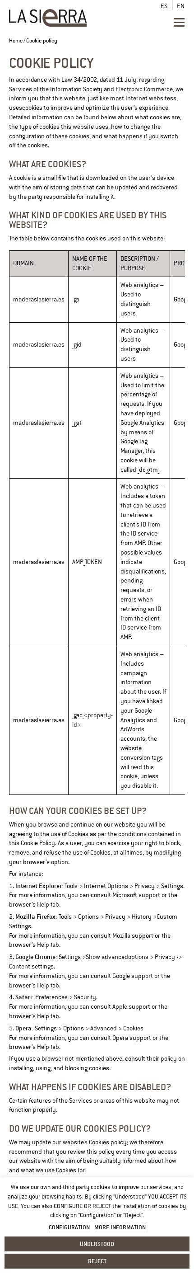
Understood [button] (97, 1244)
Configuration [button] (69, 1227)
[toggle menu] (179, 22)
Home (16, 41)
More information (120, 1227)
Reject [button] (97, 1261)
